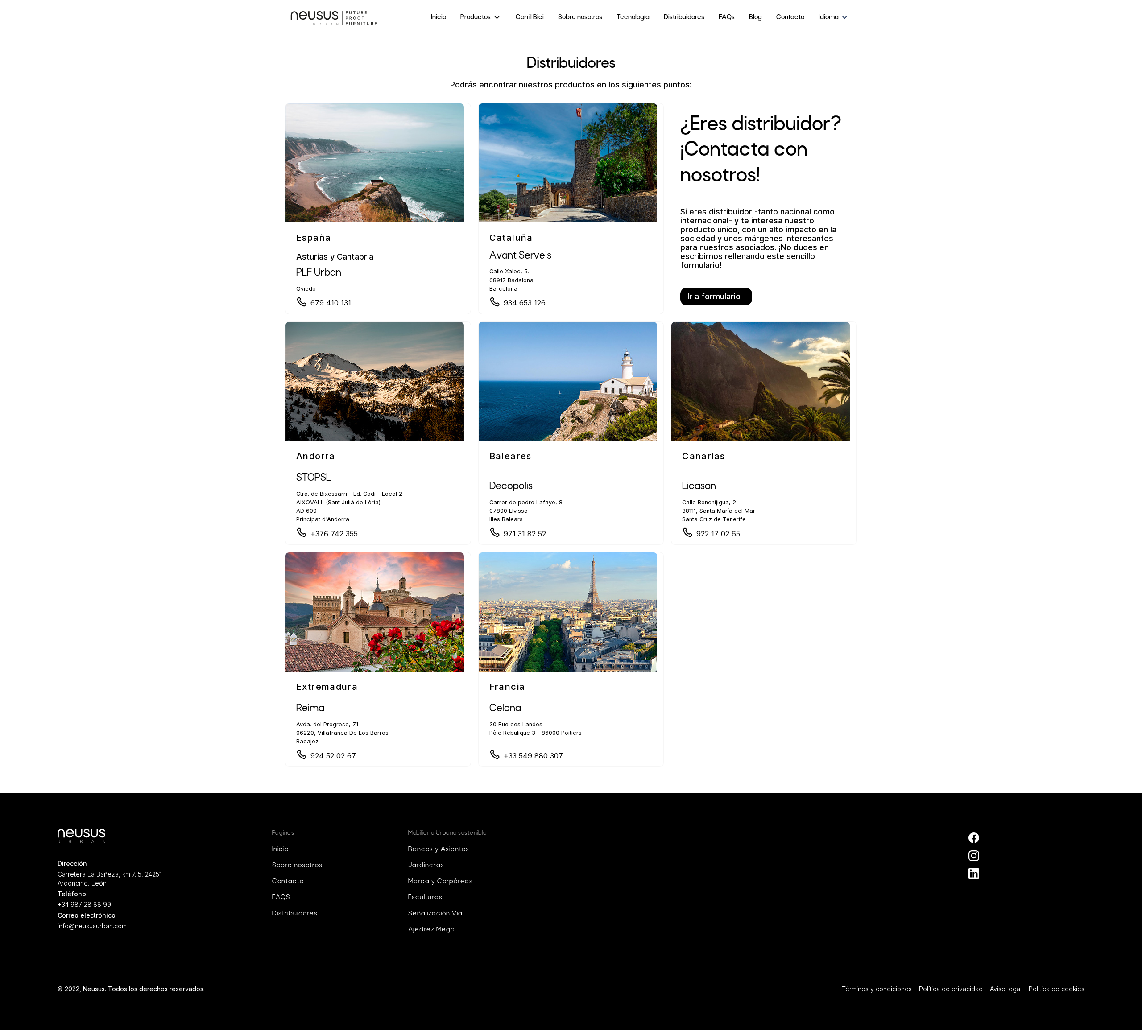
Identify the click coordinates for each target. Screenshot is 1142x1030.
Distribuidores (684, 17)
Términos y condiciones (877, 989)
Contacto (790, 17)
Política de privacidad (951, 989)
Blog (755, 17)
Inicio (438, 17)
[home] (334, 17)
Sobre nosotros (580, 17)
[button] (481, 17)
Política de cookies (1056, 989)
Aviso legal (1006, 989)
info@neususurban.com (92, 926)
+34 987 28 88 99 (84, 904)
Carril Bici (530, 17)
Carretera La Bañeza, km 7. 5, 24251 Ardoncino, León (109, 878)
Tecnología (633, 17)
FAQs (727, 17)
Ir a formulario (714, 296)
